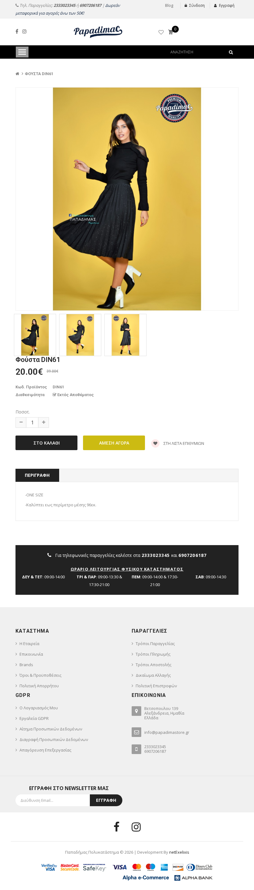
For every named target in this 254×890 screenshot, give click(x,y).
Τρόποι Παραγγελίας (155, 643)
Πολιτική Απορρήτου (39, 686)
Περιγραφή (37, 475)
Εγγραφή (226, 5)
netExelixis (179, 852)
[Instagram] (24, 31)
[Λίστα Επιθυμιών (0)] (162, 33)
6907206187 (90, 5)
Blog (169, 5)
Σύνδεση (197, 5)
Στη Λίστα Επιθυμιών (183, 443)
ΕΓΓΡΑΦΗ (106, 800)
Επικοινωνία (31, 654)
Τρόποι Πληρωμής (153, 654)
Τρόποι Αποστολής (153, 664)
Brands (26, 664)
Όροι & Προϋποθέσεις (40, 675)
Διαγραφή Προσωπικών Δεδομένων (54, 739)
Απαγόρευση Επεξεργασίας (45, 750)
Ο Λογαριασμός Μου (39, 708)
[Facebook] (16, 31)
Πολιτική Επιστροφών (156, 686)
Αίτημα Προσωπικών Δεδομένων (51, 729)
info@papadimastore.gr (166, 732)
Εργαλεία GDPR (34, 718)
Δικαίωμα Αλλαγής (153, 675)
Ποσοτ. (22, 412)
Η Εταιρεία (29, 643)
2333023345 (64, 5)
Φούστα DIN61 (39, 73)
